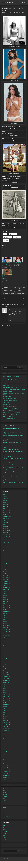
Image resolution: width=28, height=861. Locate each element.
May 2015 (5, 759)
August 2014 (6, 777)
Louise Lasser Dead (7, 391)
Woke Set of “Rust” (15, 449)
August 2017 (6, 706)
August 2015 (6, 753)
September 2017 (6, 704)
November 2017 (6, 700)
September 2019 (6, 658)
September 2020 (7, 635)
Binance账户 (6, 451)
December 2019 (6, 652)
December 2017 (6, 698)
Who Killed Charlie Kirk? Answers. (10, 408)
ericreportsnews (20, 12)
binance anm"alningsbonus (9, 482)
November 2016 (6, 724)
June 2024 (5, 546)
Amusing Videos (6, 404)
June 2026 (5, 498)
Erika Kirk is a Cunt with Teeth (9, 398)
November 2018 (6, 676)
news (4, 798)
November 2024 (6, 536)
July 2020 (5, 639)
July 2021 (5, 615)
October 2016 (6, 726)
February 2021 (6, 625)
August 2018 (6, 682)
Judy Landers (20, 291)
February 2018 (6, 694)
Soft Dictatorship (14, 477)
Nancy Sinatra (6, 402)
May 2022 (5, 595)
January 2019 (6, 674)
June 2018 (5, 686)
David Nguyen (6, 458)
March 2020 (5, 647)
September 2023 (6, 563)
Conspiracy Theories (7, 396)
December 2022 (6, 581)
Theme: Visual (10, 859)
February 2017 (6, 718)
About (13, 486)
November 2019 (6, 655)
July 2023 (5, 567)
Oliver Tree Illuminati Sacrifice (10, 400)
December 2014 (6, 769)
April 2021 (5, 621)
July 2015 (5, 755)
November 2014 (6, 771)
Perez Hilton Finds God (8, 416)
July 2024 (5, 544)
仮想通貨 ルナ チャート (8, 473)
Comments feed (6, 814)
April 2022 (5, 597)
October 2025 (6, 514)
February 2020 (6, 649)
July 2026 (5, 496)
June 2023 (5, 569)
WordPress (4, 859)
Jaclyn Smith (5, 291)
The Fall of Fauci (6, 381)
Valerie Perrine (12, 293)
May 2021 (5, 619)
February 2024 (6, 554)
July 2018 (5, 684)
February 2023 (6, 577)
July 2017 (5, 708)
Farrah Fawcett (13, 290)
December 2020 (6, 629)
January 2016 (6, 744)
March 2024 (5, 552)
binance (4, 471)
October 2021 (6, 609)
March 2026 (5, 504)
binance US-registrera (8, 462)
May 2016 (5, 736)
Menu (25, 2)
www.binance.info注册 (8, 464)
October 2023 (6, 561)
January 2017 (6, 720)
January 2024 (6, 556)
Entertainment (6, 788)
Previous (5, 298)
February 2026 (6, 506)
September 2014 (6, 775)
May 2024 (5, 548)
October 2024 (6, 538)
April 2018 (5, 690)
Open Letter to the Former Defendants (11, 379)
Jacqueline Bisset (13, 291)
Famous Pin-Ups (17, 262)
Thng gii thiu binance (7, 479)
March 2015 (5, 763)
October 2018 (6, 678)
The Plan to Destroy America (9, 406)
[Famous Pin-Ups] (18, 259)
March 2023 (5, 575)
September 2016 (7, 728)
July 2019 (5, 662)
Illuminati (5, 794)
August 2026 (6, 494)
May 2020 (5, 643)
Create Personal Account (8, 442)
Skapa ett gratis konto (8, 428)
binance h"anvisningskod (8, 475)
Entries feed (5, 812)
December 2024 (6, 534)
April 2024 (5, 550)
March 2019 (5, 670)
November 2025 (6, 512)
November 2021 (6, 607)
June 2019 (5, 664)
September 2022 (6, 587)
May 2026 (5, 500)
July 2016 (5, 732)
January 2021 (6, 627)
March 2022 (5, 599)
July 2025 (5, 520)
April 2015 (5, 761)
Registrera (5, 432)
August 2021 (6, 613)
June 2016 (5, 734)
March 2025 (5, 528)
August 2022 (6, 589)
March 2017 (5, 716)
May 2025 (5, 524)
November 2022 (6, 583)
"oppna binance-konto (8, 467)
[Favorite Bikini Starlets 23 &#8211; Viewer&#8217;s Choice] (7, 272)
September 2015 (6, 751)
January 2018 (6, 696)
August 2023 (6, 565)
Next (24, 298)
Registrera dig (6, 449)
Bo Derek (21, 288)
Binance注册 (6, 477)
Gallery (15, 287)
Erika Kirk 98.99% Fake (8, 410)
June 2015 (5, 757)
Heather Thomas (21, 290)
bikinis (17, 288)
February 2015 (6, 765)
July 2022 (5, 591)
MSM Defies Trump (19, 462)
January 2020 (6, 651)
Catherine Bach (5, 290)
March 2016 (5, 740)
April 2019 (5, 668)
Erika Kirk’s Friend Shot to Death (10, 414)
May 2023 (5, 571)
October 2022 (6, 585)
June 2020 (5, 641)
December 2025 (6, 510)
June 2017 (5, 710)
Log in (4, 810)
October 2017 (6, 702)
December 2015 (6, 746)
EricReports (7, 2)
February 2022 (6, 601)
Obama (4, 800)
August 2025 (6, 518)
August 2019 (6, 660)
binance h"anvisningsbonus (9, 446)
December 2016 (6, 722)
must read (5, 796)
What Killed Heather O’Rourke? (10, 387)
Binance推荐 (6, 439)
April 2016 (5, 738)
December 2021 (6, 605)
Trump (4, 802)
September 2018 (7, 680)
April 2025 (5, 526)
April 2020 (5, 645)
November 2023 (6, 559)
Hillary (4, 792)
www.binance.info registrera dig (10, 435)
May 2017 (5, 712)
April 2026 (5, 502)
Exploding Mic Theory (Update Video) (11, 412)
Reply (10, 320)
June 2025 (5, 522)
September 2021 (6, 611)
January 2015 (6, 767)
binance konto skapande (8, 455)
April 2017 (5, 714)
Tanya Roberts (5, 293)
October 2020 (6, 633)
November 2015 (6, 748)
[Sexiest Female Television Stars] (7, 259)
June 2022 (5, 593)
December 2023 (6, 557)
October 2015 (6, 750)
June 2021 (5, 617)
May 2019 (5, 666)
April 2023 (5, 573)
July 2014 (5, 779)
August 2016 (6, 730)
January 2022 (6, 603)
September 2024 (7, 540)
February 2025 (6, 530)
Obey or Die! (19, 475)
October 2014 (6, 773)
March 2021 (5, 623)
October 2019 (6, 656)
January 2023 (6, 579)
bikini (9, 288)
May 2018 (5, 688)
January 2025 (6, 532)
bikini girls (13, 288)
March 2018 (5, 692)
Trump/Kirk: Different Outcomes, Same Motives (14, 389)
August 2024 (6, 542)
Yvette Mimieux (20, 293)
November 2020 (6, 631)
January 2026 (6, 508)
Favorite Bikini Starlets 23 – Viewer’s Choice (6, 277)
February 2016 (6, 742)
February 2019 (6, 672)
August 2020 (6, 637)
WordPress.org (6, 816)
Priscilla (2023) (18, 473)
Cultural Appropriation (13, 471)
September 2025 (6, 516)
